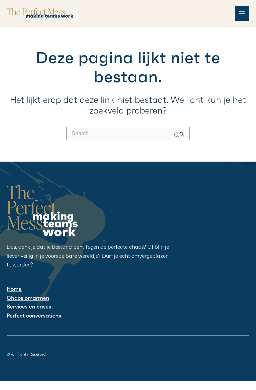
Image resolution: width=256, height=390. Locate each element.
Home (14, 288)
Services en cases (29, 306)
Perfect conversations (34, 315)
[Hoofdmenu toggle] (242, 13)
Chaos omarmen (28, 298)
